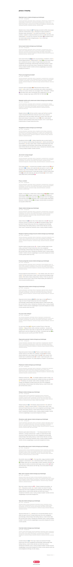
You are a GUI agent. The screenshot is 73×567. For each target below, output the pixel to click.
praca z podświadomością (26, 50)
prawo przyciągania (35, 23)
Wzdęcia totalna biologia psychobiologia (29, 392)
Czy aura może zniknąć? (25, 313)
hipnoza (34, 20)
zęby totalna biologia (33, 427)
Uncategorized (26, 18)
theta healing (41, 51)
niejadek (50, 103)
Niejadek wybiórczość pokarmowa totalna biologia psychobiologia (36, 100)
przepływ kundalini (27, 397)
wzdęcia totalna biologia (40, 400)
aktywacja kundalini (22, 395)
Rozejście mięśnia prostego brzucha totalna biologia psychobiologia (36, 233)
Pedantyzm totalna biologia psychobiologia (30, 365)
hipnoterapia (30, 20)
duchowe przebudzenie (23, 20)
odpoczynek (51, 449)
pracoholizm (48, 451)
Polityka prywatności (37, 564)
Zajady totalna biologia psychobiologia (29, 208)
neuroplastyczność (28, 21)
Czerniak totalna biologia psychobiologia (29, 528)
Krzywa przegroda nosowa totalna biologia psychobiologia (34, 261)
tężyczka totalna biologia (35, 506)
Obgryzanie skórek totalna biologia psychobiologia (32, 286)
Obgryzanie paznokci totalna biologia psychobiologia (32, 339)
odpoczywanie (21, 451)
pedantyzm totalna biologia (24, 369)
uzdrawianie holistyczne (23, 25)
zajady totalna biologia (27, 216)
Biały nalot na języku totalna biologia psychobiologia (32, 473)
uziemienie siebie (40, 25)
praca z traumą (28, 23)
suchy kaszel (25, 51)
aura (19, 317)
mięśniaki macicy (45, 20)
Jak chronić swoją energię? (26, 155)
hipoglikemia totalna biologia (41, 131)
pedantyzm (51, 368)
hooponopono (38, 20)
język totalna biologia (28, 478)
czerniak (20, 531)
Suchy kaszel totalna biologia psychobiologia (30, 46)
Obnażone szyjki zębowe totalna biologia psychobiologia (33, 419)
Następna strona (50, 554)
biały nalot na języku (30, 477)
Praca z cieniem (23, 181)
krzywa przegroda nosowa (46, 264)
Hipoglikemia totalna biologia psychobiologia (30, 127)
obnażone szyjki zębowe (46, 422)
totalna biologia (24, 24)
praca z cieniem (45, 21)
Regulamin (34, 564)
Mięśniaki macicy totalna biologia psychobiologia (31, 17)
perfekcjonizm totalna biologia (34, 369)
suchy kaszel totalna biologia (34, 51)
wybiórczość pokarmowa (23, 108)
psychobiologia (42, 23)
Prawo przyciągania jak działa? (27, 75)
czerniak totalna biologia (26, 531)
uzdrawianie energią (50, 24)
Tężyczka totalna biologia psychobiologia (29, 501)
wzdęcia (33, 400)
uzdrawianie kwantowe (32, 25)
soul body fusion (48, 23)
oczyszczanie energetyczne (37, 21)
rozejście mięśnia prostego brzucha (25, 239)
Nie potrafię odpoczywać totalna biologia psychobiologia (33, 446)
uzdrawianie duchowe (32, 24)
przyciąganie (21, 80)
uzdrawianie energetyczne (41, 24)
